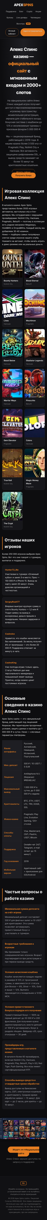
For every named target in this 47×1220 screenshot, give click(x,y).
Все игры (23, 24)
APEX (23, 5)
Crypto (29, 11)
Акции (38, 11)
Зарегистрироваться (32, 31)
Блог (21, 11)
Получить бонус (23, 175)
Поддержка (11, 11)
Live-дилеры (21, 17)
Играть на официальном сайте (26, 1151)
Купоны (10, 17)
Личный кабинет (12, 32)
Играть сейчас (23, 172)
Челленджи (35, 17)
